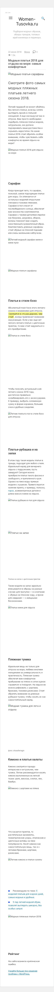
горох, (11, 490)
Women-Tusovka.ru (27, 21)
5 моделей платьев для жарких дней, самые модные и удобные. (25, 894)
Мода (27, 52)
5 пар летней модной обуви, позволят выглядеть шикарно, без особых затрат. (25, 905)
